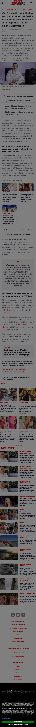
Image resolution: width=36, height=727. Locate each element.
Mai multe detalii (20, 695)
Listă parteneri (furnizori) (6, 718)
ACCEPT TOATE (18, 722)
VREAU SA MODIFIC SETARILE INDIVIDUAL (18, 724)
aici (2, 702)
